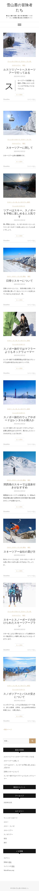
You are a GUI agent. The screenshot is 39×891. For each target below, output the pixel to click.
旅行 (24, 65)
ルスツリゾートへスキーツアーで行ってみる (19, 71)
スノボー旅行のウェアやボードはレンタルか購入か (19, 418)
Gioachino (6, 99)
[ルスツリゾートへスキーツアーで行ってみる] (19, 45)
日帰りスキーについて (19, 280)
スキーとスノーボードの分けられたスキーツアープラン (19, 622)
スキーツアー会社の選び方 (19, 551)
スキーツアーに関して (19, 147)
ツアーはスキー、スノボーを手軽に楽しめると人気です (19, 213)
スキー (9, 276)
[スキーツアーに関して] (19, 123)
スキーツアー (16, 65)
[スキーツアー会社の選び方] (19, 531)
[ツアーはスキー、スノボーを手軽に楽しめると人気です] (19, 185)
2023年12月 (8, 802)
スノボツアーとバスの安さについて (19, 695)
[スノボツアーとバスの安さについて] (19, 669)
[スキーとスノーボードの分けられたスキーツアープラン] (19, 595)
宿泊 (24, 276)
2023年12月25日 (19, 76)
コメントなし (31, 99)
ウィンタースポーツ (14, 61)
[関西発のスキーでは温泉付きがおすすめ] (19, 463)
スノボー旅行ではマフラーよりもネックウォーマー (19, 350)
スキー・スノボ (26, 61)
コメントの (9, 866)
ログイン (7, 858)
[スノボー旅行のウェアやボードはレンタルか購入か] (19, 392)
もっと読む (19, 94)
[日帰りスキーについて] (19, 260)
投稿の (7, 862)
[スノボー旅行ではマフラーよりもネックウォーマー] (19, 324)
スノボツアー (22, 202)
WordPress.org (9, 870)
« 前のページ (7, 729)
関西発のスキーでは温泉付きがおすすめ (19, 486)
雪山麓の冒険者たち (19, 7)
